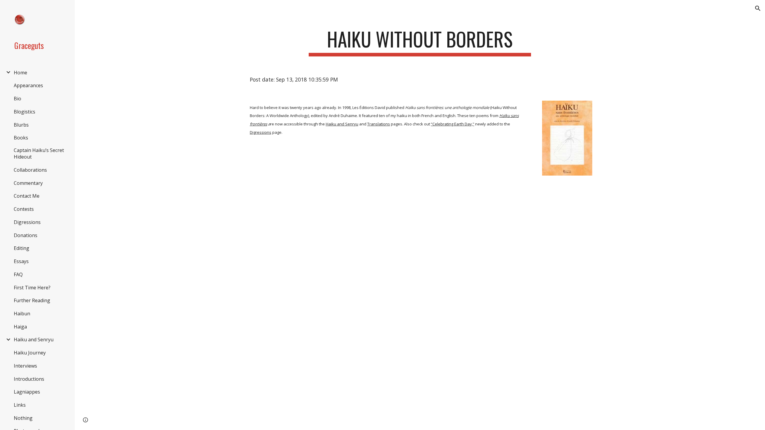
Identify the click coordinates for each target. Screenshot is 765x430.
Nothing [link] (23, 418)
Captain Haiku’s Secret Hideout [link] (39, 153)
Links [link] (20, 405)
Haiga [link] (20, 326)
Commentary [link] (28, 183)
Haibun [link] (22, 313)
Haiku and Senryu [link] (33, 339)
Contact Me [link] (26, 196)
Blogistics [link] (24, 111)
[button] (758, 8)
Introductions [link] (29, 379)
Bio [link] (17, 98)
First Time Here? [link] (32, 287)
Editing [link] (21, 248)
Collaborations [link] (30, 170)
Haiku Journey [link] (30, 352)
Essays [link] (21, 261)
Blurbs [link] (21, 125)
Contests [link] (24, 209)
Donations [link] (25, 235)
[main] (419, 42)
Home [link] (20, 72)
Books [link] (21, 137)
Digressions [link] (27, 222)
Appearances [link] (28, 85)
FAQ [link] (18, 274)
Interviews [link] (25, 366)
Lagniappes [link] (27, 391)
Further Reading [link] (32, 300)
